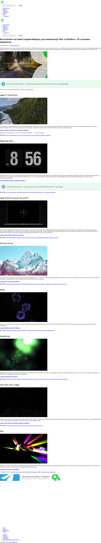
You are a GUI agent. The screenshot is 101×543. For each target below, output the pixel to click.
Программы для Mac (35, 472)
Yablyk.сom (14, 542)
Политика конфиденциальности (11, 539)
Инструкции (6, 8)
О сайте (5, 534)
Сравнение (6, 12)
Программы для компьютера (48, 472)
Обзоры (5, 9)
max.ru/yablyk (59, 186)
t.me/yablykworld (64, 84)
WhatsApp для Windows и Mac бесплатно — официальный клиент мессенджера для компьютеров (30, 330)
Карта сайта (6, 538)
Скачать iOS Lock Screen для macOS (9, 281)
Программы (6, 530)
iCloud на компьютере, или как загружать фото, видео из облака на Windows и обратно (28, 135)
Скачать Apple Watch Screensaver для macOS (12, 235)
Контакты (5, 537)
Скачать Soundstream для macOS (9, 376)
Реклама (5, 535)
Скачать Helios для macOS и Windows (10, 328)
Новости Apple (26, 472)
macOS (4, 13)
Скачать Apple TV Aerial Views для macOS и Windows (14, 130)
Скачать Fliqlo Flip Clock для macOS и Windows (12, 180)
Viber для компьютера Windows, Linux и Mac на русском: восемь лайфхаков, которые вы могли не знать (32, 237)
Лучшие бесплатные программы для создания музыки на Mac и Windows (24, 425)
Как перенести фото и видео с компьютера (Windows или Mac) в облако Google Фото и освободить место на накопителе (37, 379)
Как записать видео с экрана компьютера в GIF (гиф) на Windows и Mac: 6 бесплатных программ (30, 192)
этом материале (29, 89)
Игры (4, 532)
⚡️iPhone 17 (6, 16)
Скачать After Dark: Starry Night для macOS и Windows (15, 423)
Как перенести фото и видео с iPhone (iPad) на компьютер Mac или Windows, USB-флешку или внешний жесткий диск (36, 284)
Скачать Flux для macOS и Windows (9, 469)
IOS (4, 14)
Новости (5, 10)
